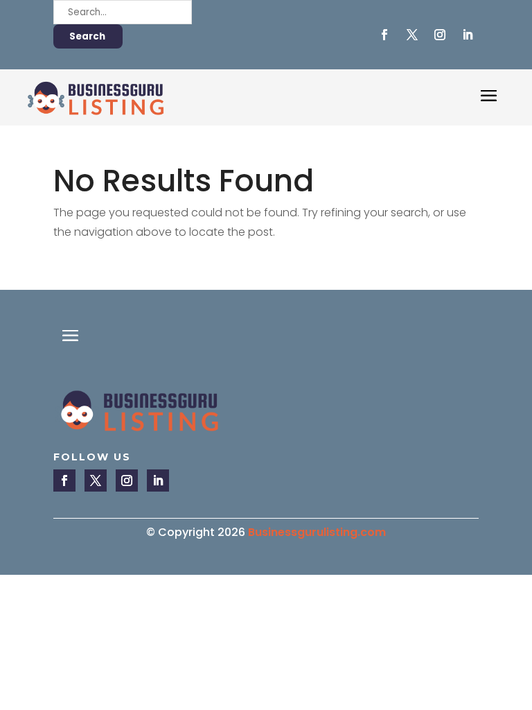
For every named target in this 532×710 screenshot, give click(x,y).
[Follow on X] (412, 35)
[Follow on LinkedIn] (467, 35)
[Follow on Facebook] (384, 35)
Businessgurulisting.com (317, 532)
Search (87, 36)
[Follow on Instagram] (440, 35)
